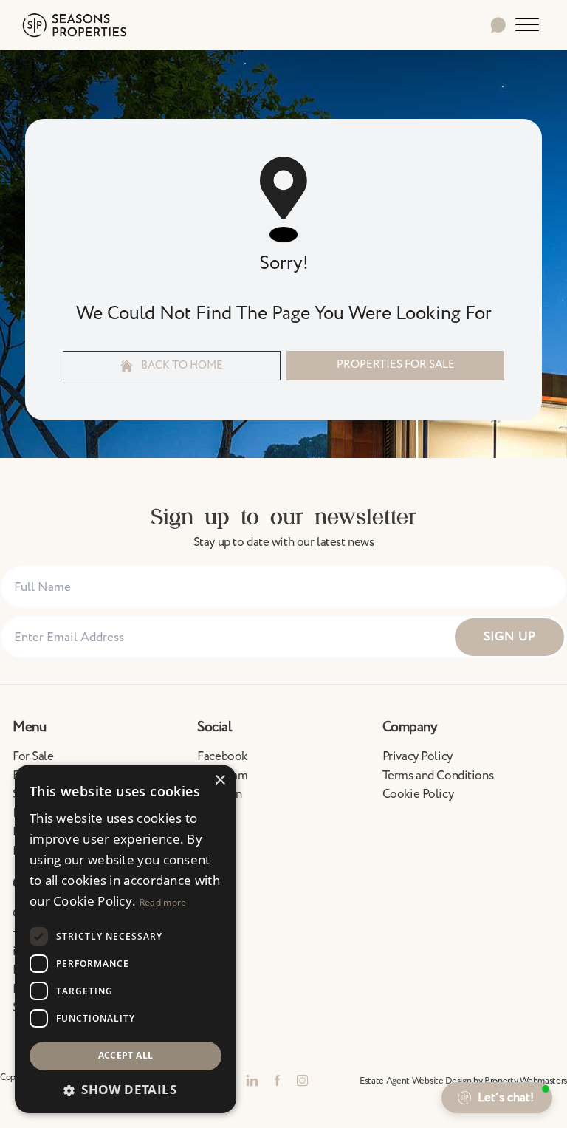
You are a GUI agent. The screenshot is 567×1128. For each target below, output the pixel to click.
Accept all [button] (126, 1055)
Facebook (222, 756)
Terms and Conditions (438, 776)
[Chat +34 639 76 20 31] (498, 25)
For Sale (33, 756)
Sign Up (510, 637)
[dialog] (125, 939)
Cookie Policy (417, 794)
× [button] (219, 780)
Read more (163, 902)
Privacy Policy (417, 756)
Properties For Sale (396, 364)
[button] (125, 1089)
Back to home (181, 365)
